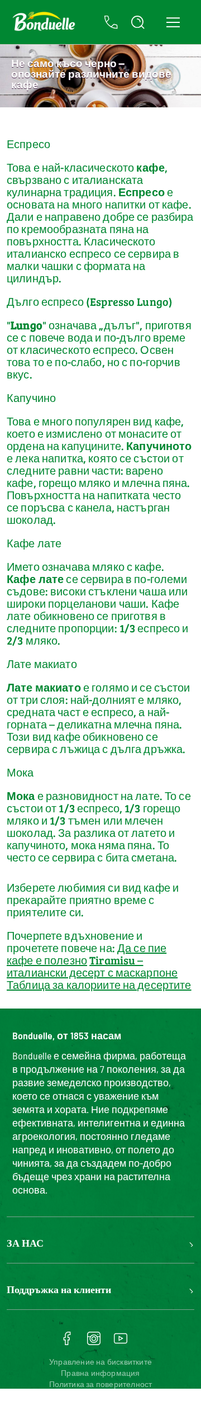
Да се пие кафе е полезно (86, 954)
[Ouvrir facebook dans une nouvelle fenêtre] (67, 1342)
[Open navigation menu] (172, 22)
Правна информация (100, 1373)
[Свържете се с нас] (111, 22)
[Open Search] (138, 22)
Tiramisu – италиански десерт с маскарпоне (92, 966)
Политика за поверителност (100, 1384)
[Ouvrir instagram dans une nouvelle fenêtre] (93, 1342)
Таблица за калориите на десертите (99, 984)
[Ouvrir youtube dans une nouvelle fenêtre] (120, 1342)
